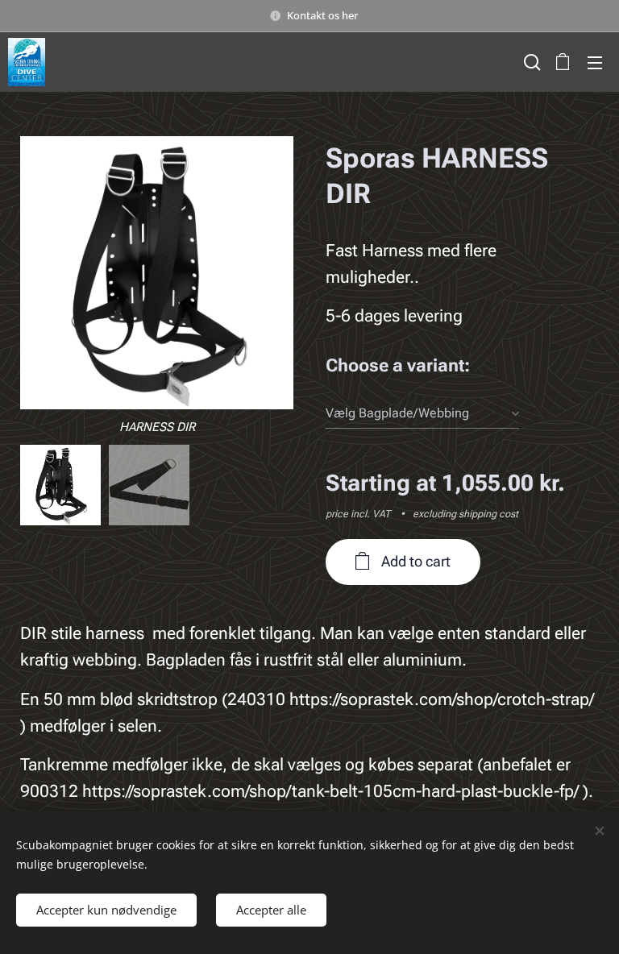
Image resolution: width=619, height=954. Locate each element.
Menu (595, 62)
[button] (530, 62)
